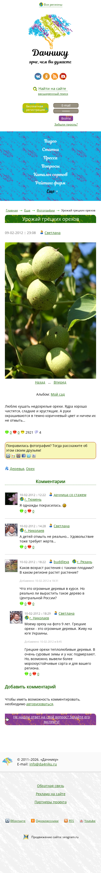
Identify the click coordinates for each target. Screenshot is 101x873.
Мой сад (58, 394)
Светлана (53, 232)
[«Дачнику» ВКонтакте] (38, 76)
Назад (40, 382)
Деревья (17, 468)
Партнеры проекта (51, 802)
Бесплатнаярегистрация (35, 108)
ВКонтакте (17, 821)
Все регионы (53, 4)
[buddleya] (11, 565)
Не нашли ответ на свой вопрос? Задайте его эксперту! (51, 719)
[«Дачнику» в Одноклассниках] (46, 76)
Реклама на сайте (50, 793)
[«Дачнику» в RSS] (54, 76)
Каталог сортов (51, 174)
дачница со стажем (70, 494)
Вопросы (50, 166)
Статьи (50, 149)
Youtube (90, 821)
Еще (51, 191)
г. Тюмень (33, 499)
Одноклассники (47, 821)
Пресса (50, 158)
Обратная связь (50, 785)
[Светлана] (11, 530)
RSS (71, 821)
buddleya (61, 561)
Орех (30, 468)
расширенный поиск (53, 94)
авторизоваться (39, 704)
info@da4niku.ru (43, 764)
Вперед (60, 382)
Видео (50, 141)
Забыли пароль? (66, 124)
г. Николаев (34, 530)
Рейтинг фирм (50, 183)
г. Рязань (84, 561)
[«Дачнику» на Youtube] (63, 76)
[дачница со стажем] (11, 498)
